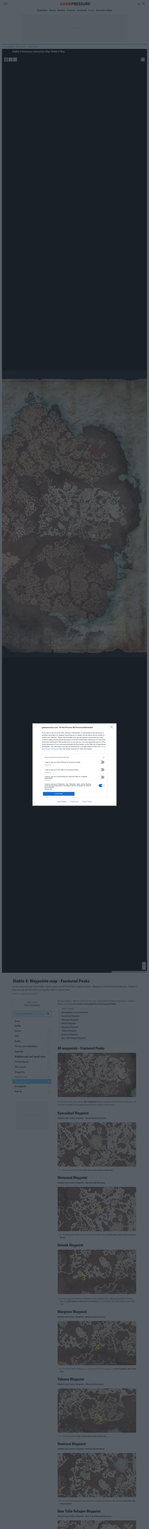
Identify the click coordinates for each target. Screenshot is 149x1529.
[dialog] (74, 764)
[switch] (101, 762)
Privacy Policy (87, 801)
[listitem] (74, 757)
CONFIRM (59, 794)
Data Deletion (62, 801)
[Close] (112, 728)
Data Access (74, 801)
